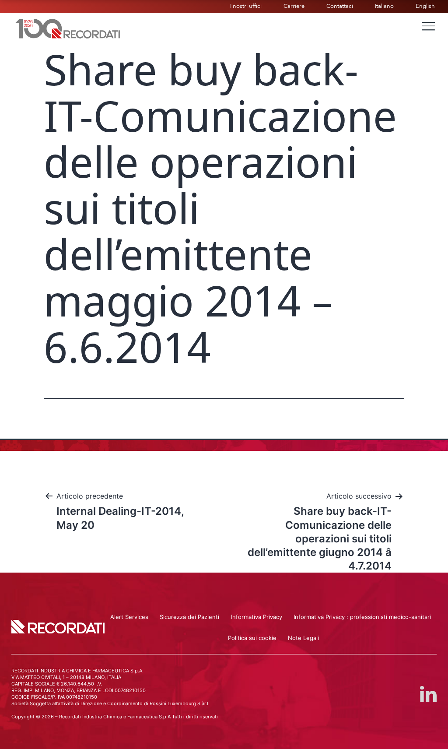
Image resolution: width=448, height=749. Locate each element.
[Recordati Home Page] (67, 27)
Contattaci (339, 6)
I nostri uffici (246, 6)
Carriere (294, 6)
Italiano (384, 6)
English (425, 6)
